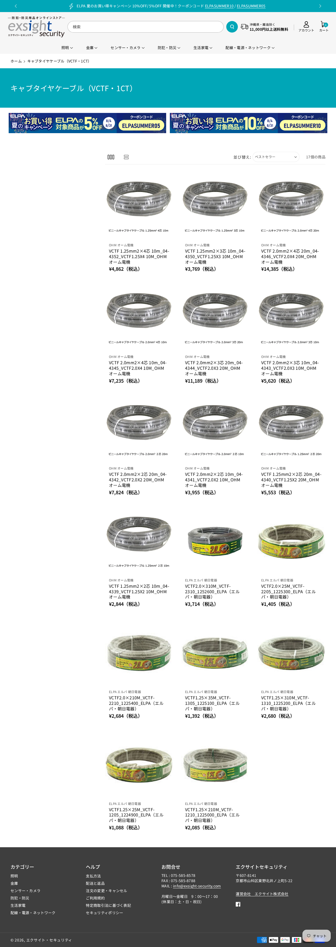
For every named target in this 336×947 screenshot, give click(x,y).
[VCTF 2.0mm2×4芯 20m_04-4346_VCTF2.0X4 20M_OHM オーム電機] (291, 206)
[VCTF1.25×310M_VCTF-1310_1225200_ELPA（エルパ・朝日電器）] (291, 653)
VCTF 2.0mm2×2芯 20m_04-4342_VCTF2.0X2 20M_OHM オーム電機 (138, 479)
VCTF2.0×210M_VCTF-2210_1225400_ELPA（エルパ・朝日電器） (136, 703)
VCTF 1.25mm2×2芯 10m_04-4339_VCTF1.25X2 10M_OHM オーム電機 (139, 591)
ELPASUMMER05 (251, 5)
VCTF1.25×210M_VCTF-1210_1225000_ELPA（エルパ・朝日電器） (212, 815)
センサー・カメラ (25, 890)
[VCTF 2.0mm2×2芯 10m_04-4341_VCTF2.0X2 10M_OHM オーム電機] (215, 430)
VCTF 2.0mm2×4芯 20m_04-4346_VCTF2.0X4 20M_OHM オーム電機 (290, 256)
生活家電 (17, 905)
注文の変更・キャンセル (106, 890)
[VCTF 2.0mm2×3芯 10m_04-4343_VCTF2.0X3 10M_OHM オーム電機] (291, 318)
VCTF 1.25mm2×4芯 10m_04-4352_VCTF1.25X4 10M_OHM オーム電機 (139, 256)
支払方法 (93, 875)
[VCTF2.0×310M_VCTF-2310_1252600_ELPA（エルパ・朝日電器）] (215, 541)
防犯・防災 (19, 898)
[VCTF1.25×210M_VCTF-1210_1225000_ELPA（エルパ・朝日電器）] (215, 765)
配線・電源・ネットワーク (33, 912)
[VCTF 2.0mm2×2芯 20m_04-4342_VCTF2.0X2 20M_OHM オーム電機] (139, 430)
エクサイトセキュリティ (261, 866)
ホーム (16, 61)
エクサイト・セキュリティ (49, 940)
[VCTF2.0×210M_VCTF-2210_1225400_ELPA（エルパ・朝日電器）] (139, 653)
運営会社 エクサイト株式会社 (262, 893)
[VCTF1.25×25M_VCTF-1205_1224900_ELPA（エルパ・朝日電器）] (139, 765)
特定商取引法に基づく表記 (108, 905)
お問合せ (170, 866)
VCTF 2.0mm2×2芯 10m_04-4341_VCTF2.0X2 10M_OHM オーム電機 (214, 479)
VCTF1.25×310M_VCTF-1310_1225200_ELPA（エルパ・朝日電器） (288, 703)
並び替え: (242, 157)
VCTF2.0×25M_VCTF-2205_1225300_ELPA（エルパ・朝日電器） (288, 591)
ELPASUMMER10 (219, 5)
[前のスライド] (15, 6)
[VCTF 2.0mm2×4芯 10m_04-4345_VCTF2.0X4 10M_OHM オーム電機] (139, 318)
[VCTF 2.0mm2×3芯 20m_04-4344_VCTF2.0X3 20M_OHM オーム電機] (215, 318)
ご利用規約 (95, 898)
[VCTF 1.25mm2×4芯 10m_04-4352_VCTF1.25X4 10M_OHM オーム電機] (139, 206)
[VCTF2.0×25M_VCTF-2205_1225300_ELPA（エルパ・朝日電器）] (291, 541)
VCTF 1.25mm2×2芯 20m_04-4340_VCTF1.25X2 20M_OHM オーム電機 (291, 479)
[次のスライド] (320, 6)
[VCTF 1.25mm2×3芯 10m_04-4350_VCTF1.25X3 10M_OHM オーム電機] (215, 206)
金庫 (14, 883)
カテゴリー (22, 866)
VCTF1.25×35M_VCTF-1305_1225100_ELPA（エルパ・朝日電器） (212, 703)
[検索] (232, 27)
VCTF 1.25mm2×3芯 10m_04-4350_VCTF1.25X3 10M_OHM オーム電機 (215, 256)
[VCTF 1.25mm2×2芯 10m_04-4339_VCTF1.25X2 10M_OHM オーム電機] (139, 541)
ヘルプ (93, 866)
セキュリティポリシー (104, 912)
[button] (324, 27)
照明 (14, 875)
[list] (126, 157)
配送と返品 (95, 883)
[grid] (111, 157)
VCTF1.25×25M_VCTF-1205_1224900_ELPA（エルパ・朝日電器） (136, 815)
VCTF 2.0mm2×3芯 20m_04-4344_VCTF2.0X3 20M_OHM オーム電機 (214, 368)
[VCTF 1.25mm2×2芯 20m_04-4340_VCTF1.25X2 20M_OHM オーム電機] (291, 430)
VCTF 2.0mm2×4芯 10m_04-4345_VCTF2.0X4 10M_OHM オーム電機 (138, 368)
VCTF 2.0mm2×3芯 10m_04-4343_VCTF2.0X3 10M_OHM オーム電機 (290, 368)
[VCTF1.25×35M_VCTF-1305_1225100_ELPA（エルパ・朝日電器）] (215, 653)
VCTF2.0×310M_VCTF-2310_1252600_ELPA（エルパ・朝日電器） (212, 591)
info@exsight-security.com (197, 885)
